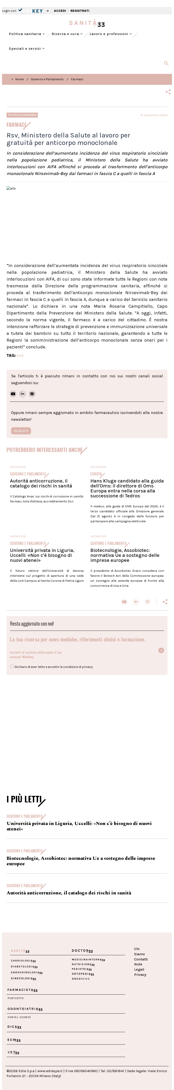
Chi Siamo (139, 951)
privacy (87, 667)
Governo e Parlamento (47, 79)
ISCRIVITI (21, 431)
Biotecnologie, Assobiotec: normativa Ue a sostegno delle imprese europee (125, 555)
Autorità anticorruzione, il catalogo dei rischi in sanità (41, 483)
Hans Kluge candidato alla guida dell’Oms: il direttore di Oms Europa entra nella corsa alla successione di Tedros (127, 488)
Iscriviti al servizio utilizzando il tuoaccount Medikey (36, 654)
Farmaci (77, 79)
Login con (9, 11)
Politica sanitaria (25, 34)
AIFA (20, 355)
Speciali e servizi (25, 48)
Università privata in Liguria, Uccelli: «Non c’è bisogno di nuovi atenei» (42, 555)
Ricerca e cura (66, 34)
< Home (18, 79)
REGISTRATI (79, 11)
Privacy (140, 974)
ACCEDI (60, 11)
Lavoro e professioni (109, 34)
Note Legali (139, 967)
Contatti (140, 959)
